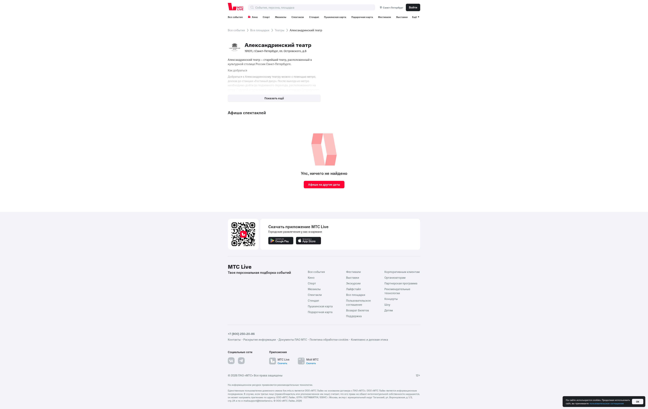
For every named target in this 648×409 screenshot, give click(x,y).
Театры (279, 30)
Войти (413, 7)
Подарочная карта (362, 17)
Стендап (314, 17)
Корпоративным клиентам (402, 272)
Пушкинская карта (335, 17)
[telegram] (241, 360)
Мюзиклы (280, 17)
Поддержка (354, 316)
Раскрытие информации (259, 339)
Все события (235, 17)
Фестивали (384, 17)
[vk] (231, 360)
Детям (388, 310)
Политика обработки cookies (329, 339)
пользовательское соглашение (606, 403)
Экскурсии (353, 283)
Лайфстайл (353, 289)
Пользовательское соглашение (358, 302)
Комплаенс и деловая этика (369, 339)
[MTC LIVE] (236, 6)
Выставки (402, 17)
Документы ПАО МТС (293, 339)
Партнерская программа (400, 283)
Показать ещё (274, 98)
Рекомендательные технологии (397, 291)
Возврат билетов (357, 310)
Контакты (234, 339)
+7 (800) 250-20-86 (241, 334)
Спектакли (297, 17)
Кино (255, 17)
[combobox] (315, 7)
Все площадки (259, 30)
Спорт (266, 17)
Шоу (387, 304)
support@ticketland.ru (260, 400)
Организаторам (395, 277)
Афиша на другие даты (324, 184)
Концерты (391, 299)
